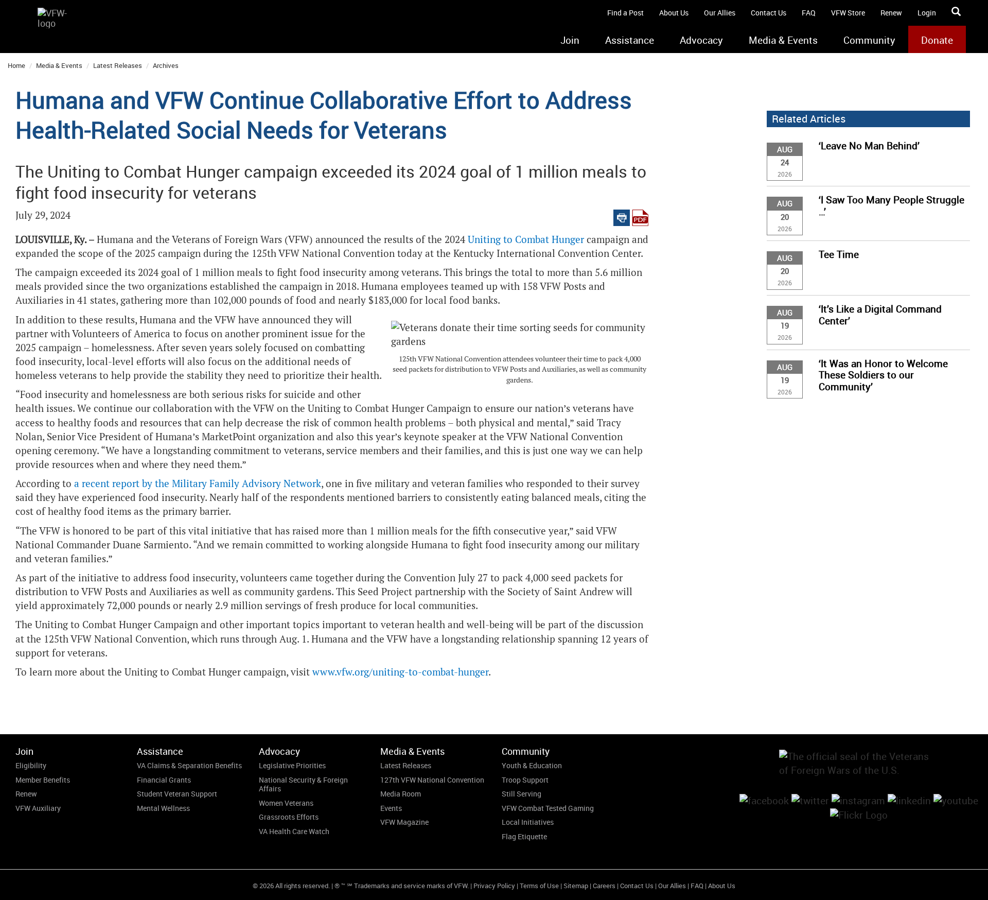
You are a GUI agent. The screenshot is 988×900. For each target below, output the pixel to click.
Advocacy (701, 40)
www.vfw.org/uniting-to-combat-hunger (400, 672)
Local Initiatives (528, 822)
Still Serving (521, 794)
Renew (891, 13)
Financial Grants (164, 780)
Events (391, 808)
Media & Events (783, 40)
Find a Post (625, 13)
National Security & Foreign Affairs (303, 784)
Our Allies (719, 13)
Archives (166, 65)
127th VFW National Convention (432, 780)
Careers (604, 885)
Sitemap (575, 885)
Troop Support (525, 780)
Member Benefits (42, 780)
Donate (937, 40)
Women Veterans (286, 803)
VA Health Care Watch (294, 831)
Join (569, 40)
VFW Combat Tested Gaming (548, 808)
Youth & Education (532, 765)
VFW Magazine (404, 822)
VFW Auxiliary (38, 808)
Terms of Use (539, 885)
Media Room (400, 794)
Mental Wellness (163, 808)
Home (16, 65)
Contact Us (768, 13)
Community (869, 40)
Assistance (629, 40)
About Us (674, 13)
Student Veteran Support (177, 794)
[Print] (621, 215)
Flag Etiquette (524, 836)
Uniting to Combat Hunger (526, 239)
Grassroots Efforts (289, 817)
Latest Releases (117, 65)
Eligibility (30, 765)
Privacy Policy (494, 885)
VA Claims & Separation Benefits (189, 765)
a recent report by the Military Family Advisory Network (197, 483)
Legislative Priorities (292, 765)
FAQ (809, 13)
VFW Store (848, 13)
